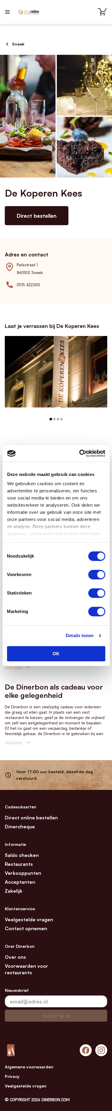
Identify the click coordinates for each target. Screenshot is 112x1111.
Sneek (18, 43)
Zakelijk (13, 891)
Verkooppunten (23, 873)
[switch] (96, 574)
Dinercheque (20, 827)
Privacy (12, 1076)
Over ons (15, 957)
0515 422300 (28, 284)
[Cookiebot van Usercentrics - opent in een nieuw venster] (79, 453)
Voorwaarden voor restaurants (26, 969)
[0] (102, 12)
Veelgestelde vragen (29, 919)
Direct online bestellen (31, 818)
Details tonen (79, 635)
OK (56, 653)
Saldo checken (22, 855)
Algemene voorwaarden (29, 1066)
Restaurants (19, 864)
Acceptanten (20, 882)
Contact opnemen (26, 928)
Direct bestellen (36, 215)
